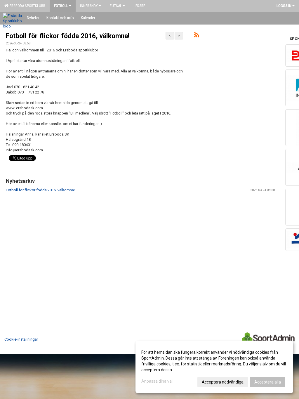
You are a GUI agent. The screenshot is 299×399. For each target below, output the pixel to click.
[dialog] (214, 367)
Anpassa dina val (157, 381)
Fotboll (61, 6)
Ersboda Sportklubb (26, 6)
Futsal (116, 6)
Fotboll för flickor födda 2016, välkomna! (67, 36)
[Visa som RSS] (196, 36)
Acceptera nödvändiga (223, 382)
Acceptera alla (267, 382)
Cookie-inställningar (21, 339)
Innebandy (89, 6)
